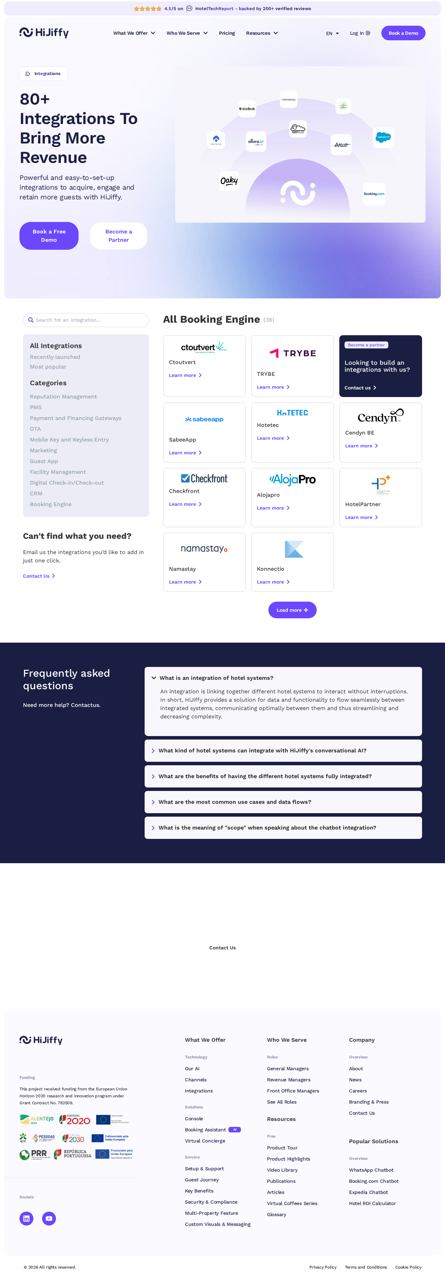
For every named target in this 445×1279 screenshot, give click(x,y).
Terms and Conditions (366, 1267)
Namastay (182, 569)
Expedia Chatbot (368, 1192)
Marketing (43, 450)
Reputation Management (63, 396)
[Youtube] (49, 1219)
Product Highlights (288, 1159)
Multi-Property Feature (211, 1213)
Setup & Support (204, 1168)
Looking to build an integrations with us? (377, 366)
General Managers (288, 1068)
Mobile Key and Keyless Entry (69, 439)
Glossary (276, 1214)
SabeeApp (182, 439)
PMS (36, 407)
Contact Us (362, 1113)
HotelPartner (363, 504)
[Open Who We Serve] (205, 33)
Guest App (44, 461)
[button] (292, 610)
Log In (357, 33)
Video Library (282, 1170)
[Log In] (367, 33)
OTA (35, 429)
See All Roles (281, 1102)
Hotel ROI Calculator (372, 1203)
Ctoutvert (182, 362)
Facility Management (58, 472)
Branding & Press (369, 1102)
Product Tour (282, 1147)
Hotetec (268, 425)
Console (194, 1118)
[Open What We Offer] (153, 33)
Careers (358, 1091)
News (355, 1079)
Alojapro (268, 495)
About (356, 1068)
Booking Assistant (210, 1129)
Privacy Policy (323, 1267)
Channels (196, 1079)
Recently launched (55, 357)
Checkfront (184, 491)
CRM (36, 493)
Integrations (199, 1091)
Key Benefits (199, 1191)
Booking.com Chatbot (374, 1181)
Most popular (48, 366)
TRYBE (266, 374)
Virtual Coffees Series (292, 1203)
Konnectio (270, 569)
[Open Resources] (275, 33)
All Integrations (56, 345)
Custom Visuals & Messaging (218, 1224)
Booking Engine (51, 504)
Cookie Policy (408, 1267)
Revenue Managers (288, 1079)
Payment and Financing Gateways (75, 418)
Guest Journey (201, 1179)
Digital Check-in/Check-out (67, 482)
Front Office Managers (293, 1091)
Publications (281, 1181)
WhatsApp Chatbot (371, 1170)
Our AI (192, 1068)
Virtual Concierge (205, 1141)
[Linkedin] (26, 1219)
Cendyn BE (359, 432)
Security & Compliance (211, 1202)
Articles (275, 1192)
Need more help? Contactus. (61, 705)
